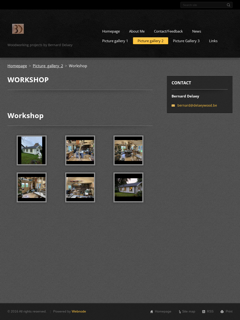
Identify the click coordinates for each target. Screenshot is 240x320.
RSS (210, 311)
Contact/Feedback (168, 31)
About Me (137, 31)
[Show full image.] (32, 150)
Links (213, 40)
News (196, 31)
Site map (188, 311)
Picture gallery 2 (151, 40)
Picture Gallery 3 (186, 40)
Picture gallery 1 (115, 40)
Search (228, 4)
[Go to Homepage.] (18, 29)
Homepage (111, 31)
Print (229, 311)
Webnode (79, 311)
